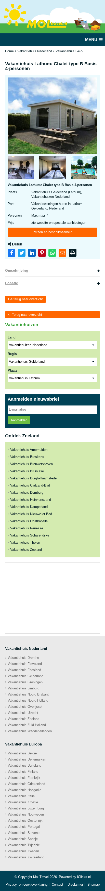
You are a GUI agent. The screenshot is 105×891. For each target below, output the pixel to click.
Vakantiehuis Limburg (23, 688)
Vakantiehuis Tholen (25, 542)
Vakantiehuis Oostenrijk (25, 820)
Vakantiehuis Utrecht (23, 713)
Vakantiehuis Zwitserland (26, 857)
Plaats (12, 370)
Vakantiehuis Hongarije (24, 790)
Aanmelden (19, 420)
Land (12, 337)
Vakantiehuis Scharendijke (29, 535)
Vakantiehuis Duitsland (24, 765)
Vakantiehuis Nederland (34, 51)
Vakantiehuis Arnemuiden (28, 450)
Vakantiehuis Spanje (23, 839)
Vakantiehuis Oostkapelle (29, 521)
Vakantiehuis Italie (21, 796)
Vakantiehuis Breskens (27, 457)
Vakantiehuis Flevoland (25, 664)
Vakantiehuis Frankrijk (24, 778)
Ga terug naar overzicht (25, 299)
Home (9, 51)
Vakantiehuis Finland (23, 772)
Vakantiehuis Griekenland (26, 784)
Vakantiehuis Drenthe (23, 658)
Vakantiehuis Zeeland (26, 550)
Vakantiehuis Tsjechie (24, 845)
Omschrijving (16, 270)
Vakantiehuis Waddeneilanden (30, 731)
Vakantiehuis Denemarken (27, 759)
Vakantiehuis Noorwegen (26, 814)
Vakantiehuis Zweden (23, 851)
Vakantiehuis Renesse (26, 528)
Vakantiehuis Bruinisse (27, 471)
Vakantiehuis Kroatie (23, 802)
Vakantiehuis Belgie (22, 753)
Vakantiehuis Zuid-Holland (27, 725)
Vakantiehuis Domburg (26, 492)
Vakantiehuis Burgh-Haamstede (33, 478)
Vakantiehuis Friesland (24, 670)
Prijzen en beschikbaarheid (52, 232)
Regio (12, 354)
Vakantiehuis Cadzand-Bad (30, 485)
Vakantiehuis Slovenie (24, 833)
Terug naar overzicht (27, 315)
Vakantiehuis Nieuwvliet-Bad (31, 514)
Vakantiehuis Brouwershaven (31, 464)
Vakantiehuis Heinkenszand (30, 500)
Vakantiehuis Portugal (24, 827)
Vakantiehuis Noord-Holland (28, 700)
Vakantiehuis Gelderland (73, 51)
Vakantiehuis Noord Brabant (28, 694)
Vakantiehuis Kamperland (29, 507)
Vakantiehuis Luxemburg (26, 808)
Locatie (11, 283)
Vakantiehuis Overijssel (25, 707)
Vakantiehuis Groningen (25, 682)
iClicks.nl (84, 877)
